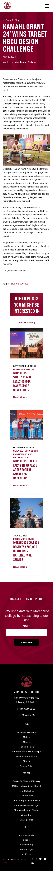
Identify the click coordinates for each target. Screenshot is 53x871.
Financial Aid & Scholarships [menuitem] (26, 751)
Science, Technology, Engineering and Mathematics (25, 454)
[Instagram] (36, 859)
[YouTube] (45, 859)
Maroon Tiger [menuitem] (26, 849)
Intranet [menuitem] (26, 840)
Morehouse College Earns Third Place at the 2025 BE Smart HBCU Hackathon (26, 470)
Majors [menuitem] (26, 737)
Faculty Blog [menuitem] (26, 844)
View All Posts (25, 322)
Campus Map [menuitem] (26, 795)
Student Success (19, 283)
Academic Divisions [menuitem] (26, 732)
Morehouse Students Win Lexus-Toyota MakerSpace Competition (22, 382)
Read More (19, 397)
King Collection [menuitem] (26, 791)
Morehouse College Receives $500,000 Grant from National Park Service (26, 551)
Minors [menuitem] (26, 742)
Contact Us (28, 715)
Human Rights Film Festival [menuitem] (26, 800)
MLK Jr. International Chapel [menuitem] (26, 786)
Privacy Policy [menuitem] (26, 766)
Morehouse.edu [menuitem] (26, 835)
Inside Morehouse (23, 369)
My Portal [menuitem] (26, 854)
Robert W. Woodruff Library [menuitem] (26, 781)
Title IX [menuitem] (26, 761)
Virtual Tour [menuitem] (26, 815)
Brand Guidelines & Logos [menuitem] (27, 805)
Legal (5, 863)
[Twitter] (40, 859)
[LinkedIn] (33, 863)
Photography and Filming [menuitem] (26, 810)
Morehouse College (25, 62)
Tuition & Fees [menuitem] (26, 747)
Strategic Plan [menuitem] (27, 820)
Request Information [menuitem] (26, 756)
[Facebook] (32, 859)
